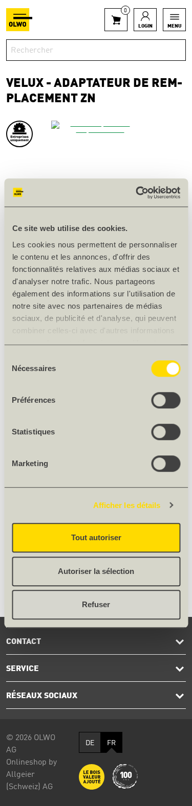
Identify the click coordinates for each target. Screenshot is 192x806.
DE (90, 743)
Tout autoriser (96, 537)
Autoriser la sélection (96, 571)
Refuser (96, 604)
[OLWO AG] (19, 19)
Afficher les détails (127, 505)
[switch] (165, 400)
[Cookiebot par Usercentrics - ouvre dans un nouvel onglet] (136, 192)
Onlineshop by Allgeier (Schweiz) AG (31, 774)
